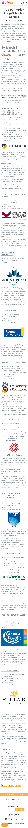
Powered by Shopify (19, 823)
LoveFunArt (10, 823)
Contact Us (12, 802)
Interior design (5, 753)
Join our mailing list (14, 806)
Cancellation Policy (17, 799)
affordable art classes (13, 771)
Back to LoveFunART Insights (15, 794)
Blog (18, 802)
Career (7, 799)
